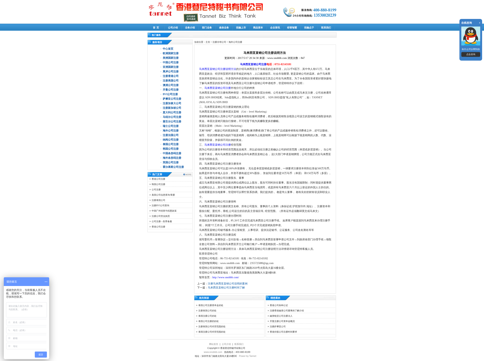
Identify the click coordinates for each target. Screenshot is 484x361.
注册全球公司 (220, 42)
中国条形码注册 (172, 153)
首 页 (156, 27)
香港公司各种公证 (279, 305)
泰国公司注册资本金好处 (210, 305)
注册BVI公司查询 (160, 205)
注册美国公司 (171, 80)
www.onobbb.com (213, 352)
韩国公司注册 (171, 148)
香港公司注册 (158, 179)
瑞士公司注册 (171, 126)
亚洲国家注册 (171, 67)
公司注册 (156, 189)
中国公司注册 (171, 62)
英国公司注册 (171, 162)
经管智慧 (292, 27)
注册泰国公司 (158, 200)
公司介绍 (173, 27)
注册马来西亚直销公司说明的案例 (227, 283)
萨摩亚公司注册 (172, 98)
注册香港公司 (171, 76)
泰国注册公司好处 (207, 316)
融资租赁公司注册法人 (281, 316)
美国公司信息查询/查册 (163, 195)
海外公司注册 (171, 130)
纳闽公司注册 (171, 139)
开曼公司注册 (171, 89)
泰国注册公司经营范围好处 (212, 332)
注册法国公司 (171, 135)
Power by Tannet (247, 356)
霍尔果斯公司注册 (173, 167)
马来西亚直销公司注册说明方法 (217, 69)
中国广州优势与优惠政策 (164, 210)
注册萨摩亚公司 (278, 326)
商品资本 (258, 27)
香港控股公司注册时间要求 (283, 332)
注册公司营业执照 (161, 216)
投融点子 (309, 27)
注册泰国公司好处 (207, 310)
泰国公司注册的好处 (208, 321)
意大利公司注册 (172, 112)
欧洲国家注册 (171, 53)
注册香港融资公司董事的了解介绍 (287, 310)
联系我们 (326, 27)
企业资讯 (275, 27)
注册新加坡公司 (172, 107)
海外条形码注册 (172, 157)
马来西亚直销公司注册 (253, 64)
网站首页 (213, 344)
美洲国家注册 (171, 57)
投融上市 (241, 27)
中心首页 (168, 48)
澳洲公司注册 (171, 85)
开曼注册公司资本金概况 (282, 321)
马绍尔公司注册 (172, 117)
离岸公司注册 (171, 71)
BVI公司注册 (170, 94)
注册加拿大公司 (172, 103)
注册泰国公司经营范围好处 (212, 326)
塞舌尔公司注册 (172, 121)
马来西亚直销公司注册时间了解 (226, 287)
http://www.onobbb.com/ (225, 277)
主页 (208, 42)
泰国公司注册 (171, 144)
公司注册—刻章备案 (162, 221)
